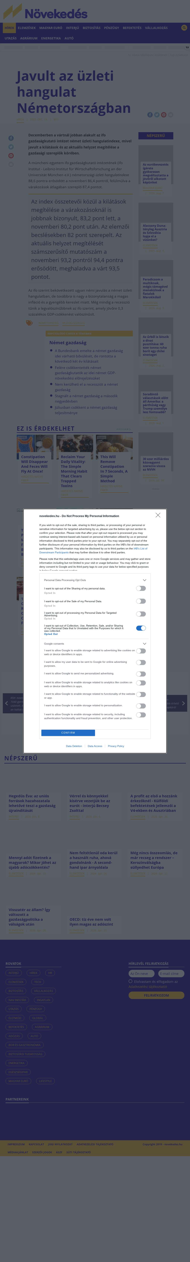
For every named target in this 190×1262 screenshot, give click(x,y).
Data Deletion (74, 746)
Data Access (95, 746)
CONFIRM (68, 732)
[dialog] (95, 631)
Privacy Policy (116, 746)
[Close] (159, 516)
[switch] (141, 588)
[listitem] (95, 580)
